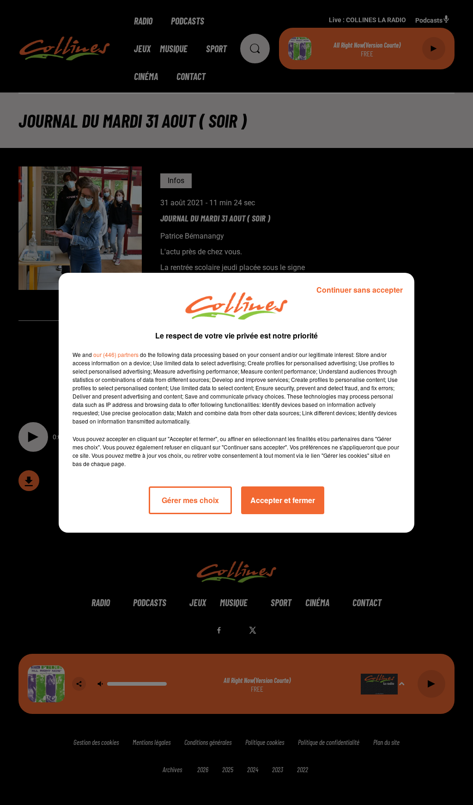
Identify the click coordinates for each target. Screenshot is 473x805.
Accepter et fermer (282, 500)
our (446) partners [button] (116, 354)
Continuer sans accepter (359, 289)
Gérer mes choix (190, 500)
